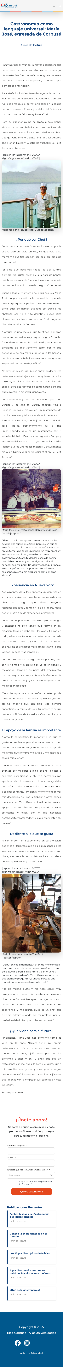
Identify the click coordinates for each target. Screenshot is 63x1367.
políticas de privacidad (40, 1181)
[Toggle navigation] (53, 5)
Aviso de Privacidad (31, 1353)
